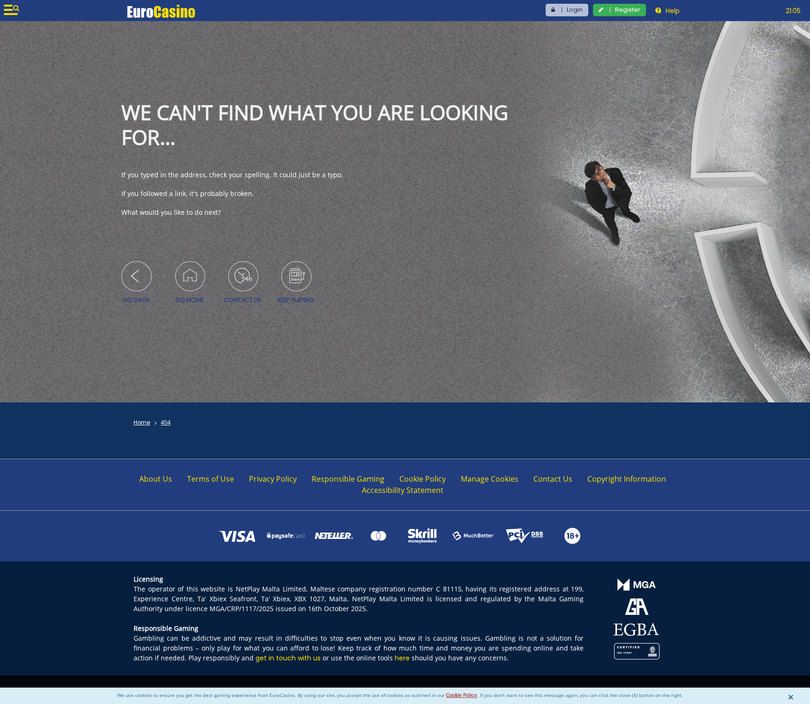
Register (627, 9)
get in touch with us (288, 658)
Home (142, 422)
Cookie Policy (461, 695)
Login (575, 9)
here (402, 658)
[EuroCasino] (161, 11)
